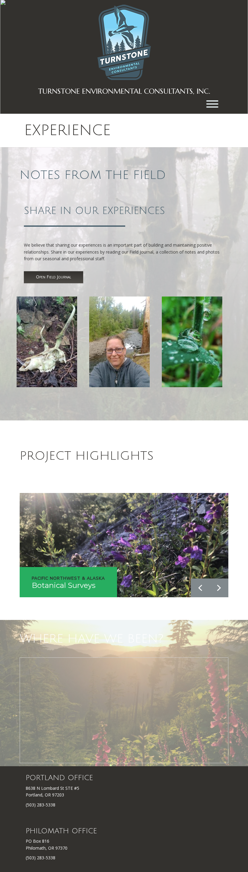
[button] (219, 588)
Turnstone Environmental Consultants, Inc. (124, 91)
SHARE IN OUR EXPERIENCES (94, 211)
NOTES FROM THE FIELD (93, 175)
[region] (124, 545)
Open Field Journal (53, 277)
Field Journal (141, 252)
